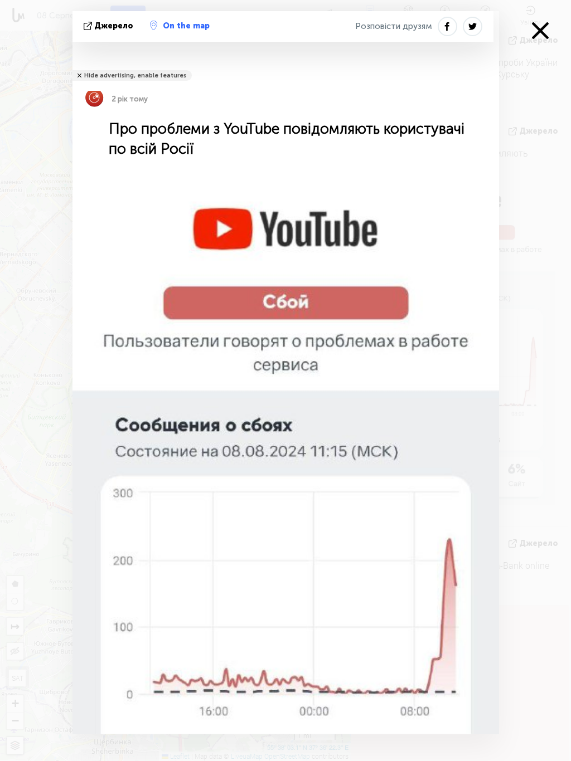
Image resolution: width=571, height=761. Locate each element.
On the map (186, 26)
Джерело (113, 26)
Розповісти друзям (393, 26)
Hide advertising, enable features (135, 75)
